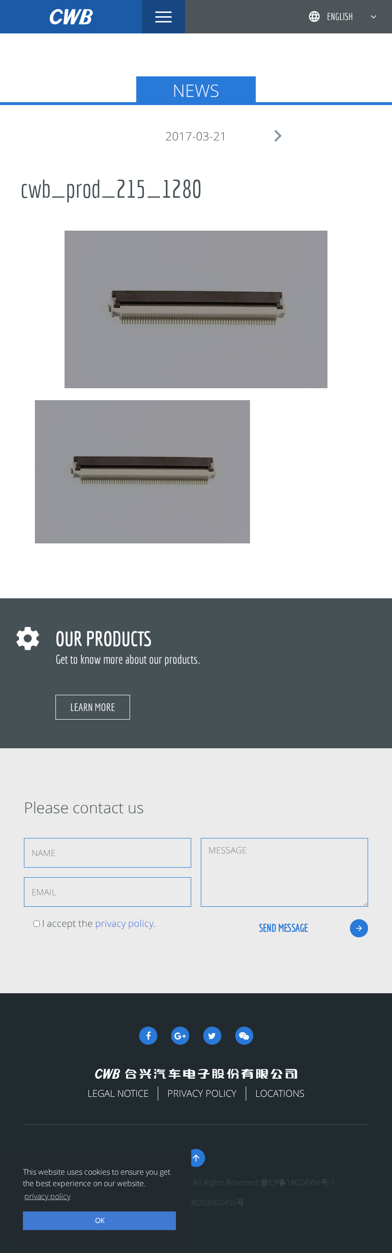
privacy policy (124, 923)
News (196, 90)
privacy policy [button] (47, 1196)
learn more (92, 707)
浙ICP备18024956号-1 (297, 1182)
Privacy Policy (202, 1093)
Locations (280, 1093)
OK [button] (99, 1220)
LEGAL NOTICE (118, 1093)
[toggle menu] (163, 16)
